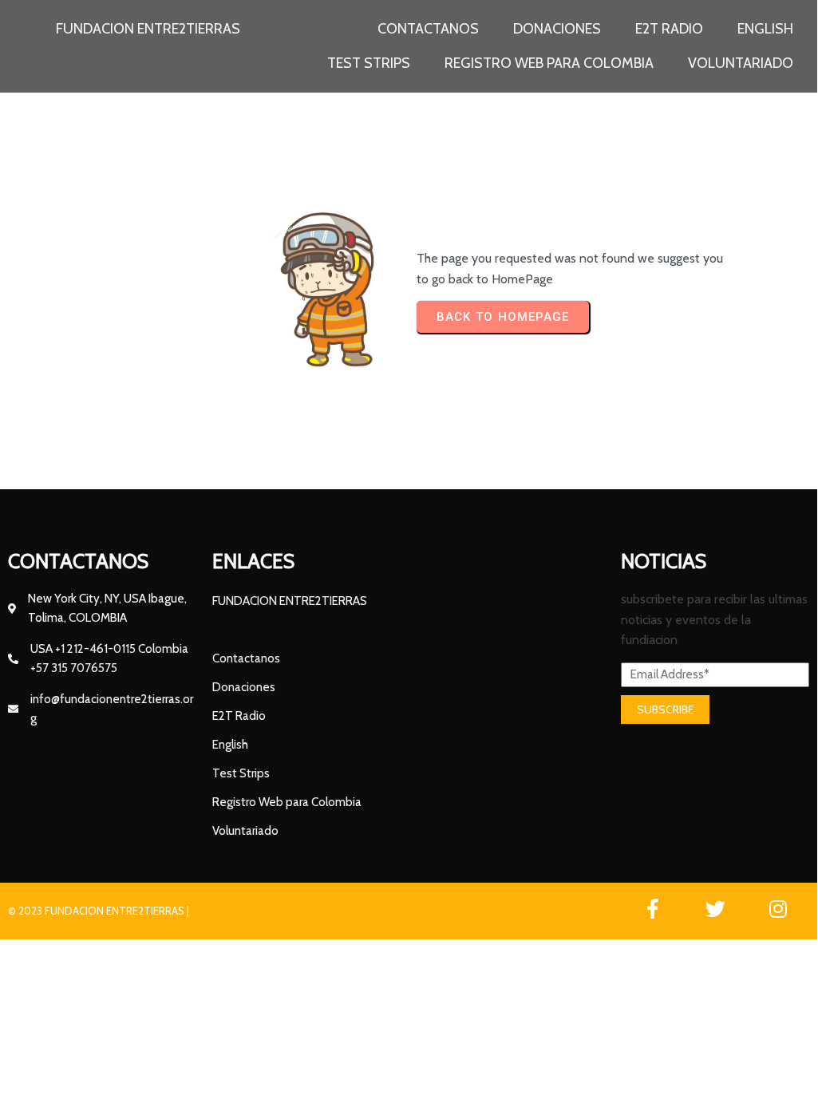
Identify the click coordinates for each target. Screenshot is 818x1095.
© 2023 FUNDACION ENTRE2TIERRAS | (98, 910)
